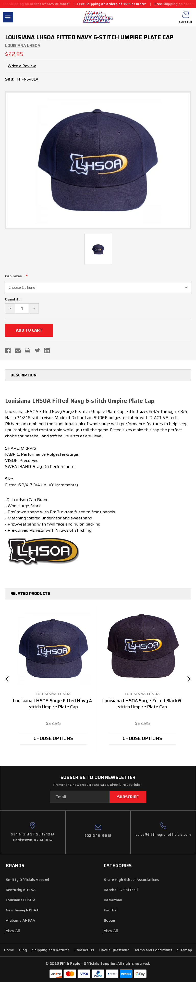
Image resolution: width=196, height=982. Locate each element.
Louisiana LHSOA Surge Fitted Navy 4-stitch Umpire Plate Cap (53, 704)
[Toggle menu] (8, 17)
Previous (7, 679)
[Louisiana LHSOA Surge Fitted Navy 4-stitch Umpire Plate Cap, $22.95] (53, 648)
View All (111, 930)
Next (189, 679)
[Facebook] (8, 350)
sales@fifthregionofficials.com (163, 834)
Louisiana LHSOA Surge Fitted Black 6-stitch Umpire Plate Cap (142, 704)
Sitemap (184, 950)
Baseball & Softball (121, 890)
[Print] (27, 350)
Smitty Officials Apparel (27, 879)
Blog (23, 950)
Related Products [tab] (30, 593)
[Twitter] (37, 350)
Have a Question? (114, 950)
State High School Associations (131, 879)
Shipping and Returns (50, 950)
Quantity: (13, 299)
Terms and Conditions (153, 950)
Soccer (109, 920)
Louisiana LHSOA (20, 900)
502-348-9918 (98, 835)
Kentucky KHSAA (21, 890)
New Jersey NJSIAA (22, 910)
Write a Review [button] (22, 66)
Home (9, 950)
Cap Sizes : (14, 276)
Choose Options (53, 738)
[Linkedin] (47, 350)
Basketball (113, 900)
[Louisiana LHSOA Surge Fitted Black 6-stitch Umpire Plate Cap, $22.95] (142, 648)
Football (111, 910)
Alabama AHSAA (20, 920)
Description (23, 375)
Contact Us (84, 950)
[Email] (18, 350)
